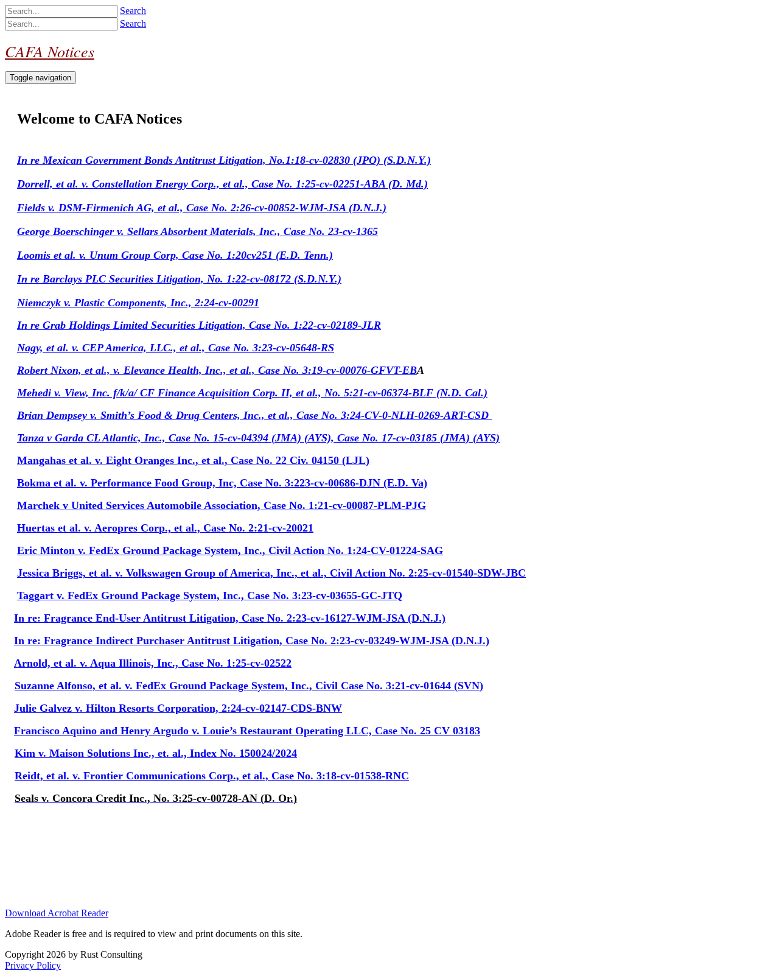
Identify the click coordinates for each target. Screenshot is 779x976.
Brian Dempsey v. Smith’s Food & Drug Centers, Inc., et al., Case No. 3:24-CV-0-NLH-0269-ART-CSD (254, 415)
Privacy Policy (33, 965)
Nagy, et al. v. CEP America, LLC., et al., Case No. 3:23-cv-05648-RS (175, 348)
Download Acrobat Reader (56, 913)
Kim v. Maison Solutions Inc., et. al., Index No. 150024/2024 (156, 753)
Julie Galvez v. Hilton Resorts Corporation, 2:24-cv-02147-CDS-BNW (178, 708)
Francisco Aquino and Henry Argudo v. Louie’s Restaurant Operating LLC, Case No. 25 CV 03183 (247, 731)
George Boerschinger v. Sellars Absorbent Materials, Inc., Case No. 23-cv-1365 (197, 231)
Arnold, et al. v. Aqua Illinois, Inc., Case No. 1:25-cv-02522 (153, 663)
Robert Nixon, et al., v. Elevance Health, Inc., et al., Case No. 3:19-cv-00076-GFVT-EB (217, 370)
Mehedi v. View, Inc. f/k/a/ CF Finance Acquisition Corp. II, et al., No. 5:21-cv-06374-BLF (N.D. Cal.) (252, 393)
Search (133, 10)
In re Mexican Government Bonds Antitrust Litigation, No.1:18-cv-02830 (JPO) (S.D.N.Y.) (224, 160)
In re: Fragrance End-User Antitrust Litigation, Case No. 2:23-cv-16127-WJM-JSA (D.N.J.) (229, 618)
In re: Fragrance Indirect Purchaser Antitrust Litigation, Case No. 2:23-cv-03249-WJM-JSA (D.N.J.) (251, 640)
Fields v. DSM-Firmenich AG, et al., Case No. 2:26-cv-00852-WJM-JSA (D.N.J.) (201, 208)
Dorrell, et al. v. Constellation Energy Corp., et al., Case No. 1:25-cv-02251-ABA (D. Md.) (222, 184)
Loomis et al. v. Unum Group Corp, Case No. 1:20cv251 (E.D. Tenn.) (175, 255)
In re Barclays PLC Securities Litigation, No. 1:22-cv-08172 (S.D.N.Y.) (179, 279)
